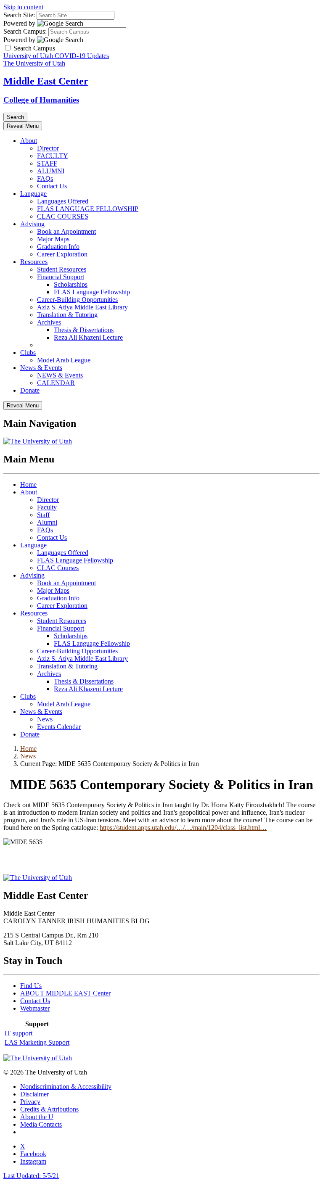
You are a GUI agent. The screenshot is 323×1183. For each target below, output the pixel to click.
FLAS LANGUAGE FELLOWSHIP (87, 208)
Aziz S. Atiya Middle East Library (82, 307)
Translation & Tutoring (67, 314)
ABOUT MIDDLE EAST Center (65, 993)
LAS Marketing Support (37, 1042)
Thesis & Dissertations (84, 329)
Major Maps (53, 239)
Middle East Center (45, 81)
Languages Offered (62, 201)
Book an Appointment (66, 231)
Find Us (31, 985)
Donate (30, 390)
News (45, 719)
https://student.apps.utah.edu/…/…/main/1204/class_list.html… (183, 827)
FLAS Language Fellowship (92, 292)
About (28, 140)
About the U (36, 1116)
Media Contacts (41, 1124)
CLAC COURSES (62, 216)
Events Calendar (59, 726)
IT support (18, 1033)
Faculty (47, 507)
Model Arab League (63, 360)
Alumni (47, 522)
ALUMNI (50, 170)
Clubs (28, 352)
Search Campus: (25, 31)
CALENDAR (56, 382)
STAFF (47, 163)
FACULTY (52, 155)
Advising (32, 223)
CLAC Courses (58, 567)
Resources (34, 261)
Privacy (30, 1101)
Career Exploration (62, 254)
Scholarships (70, 284)
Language (33, 193)
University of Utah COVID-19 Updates (56, 55)
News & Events (41, 367)
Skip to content (23, 7)
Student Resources (61, 269)
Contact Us (52, 186)
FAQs (45, 178)
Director (48, 148)
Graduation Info (58, 246)
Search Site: (19, 14)
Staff (43, 514)
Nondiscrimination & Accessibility (65, 1086)
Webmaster (35, 1008)
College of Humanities (41, 99)
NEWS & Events (60, 375)
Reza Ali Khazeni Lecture (88, 337)
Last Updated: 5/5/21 (31, 1175)
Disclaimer (34, 1094)
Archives (49, 322)
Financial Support (60, 276)
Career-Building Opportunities (77, 299)
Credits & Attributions (49, 1109)
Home (28, 484)
